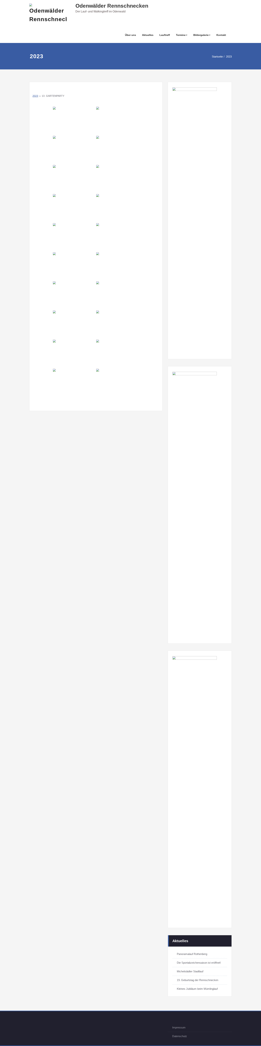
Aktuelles (147, 35)
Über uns (130, 35)
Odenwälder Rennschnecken (111, 6)
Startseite (217, 56)
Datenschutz (179, 1036)
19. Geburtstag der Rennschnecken (197, 980)
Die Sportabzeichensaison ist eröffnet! (199, 962)
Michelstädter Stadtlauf (190, 971)
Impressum (179, 1027)
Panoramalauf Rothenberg (192, 953)
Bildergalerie (201, 35)
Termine (181, 35)
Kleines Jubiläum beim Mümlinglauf (197, 988)
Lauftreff (164, 35)
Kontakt (221, 35)
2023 (229, 56)
